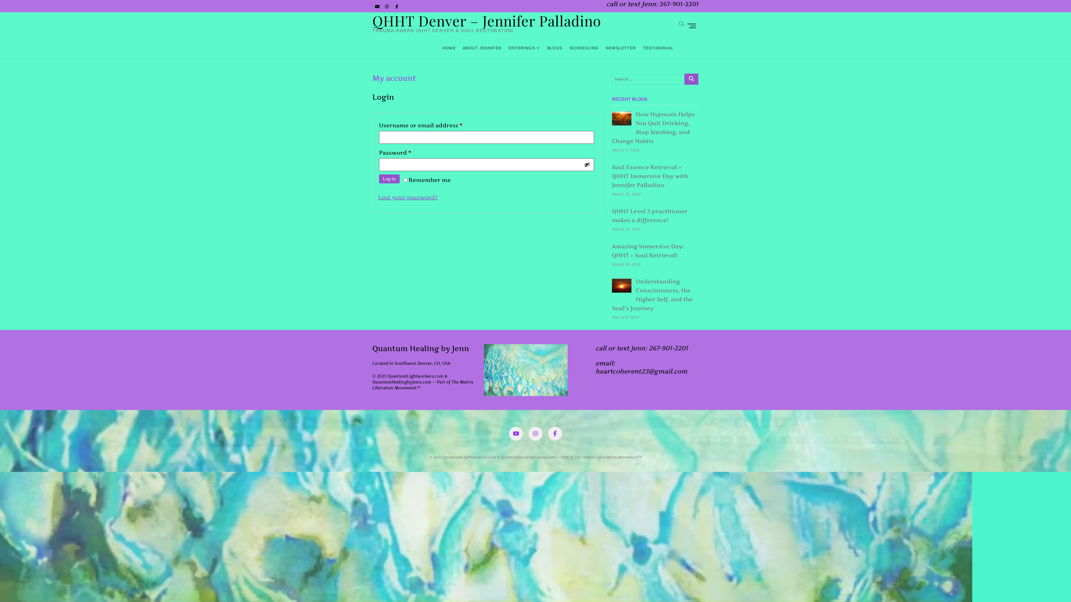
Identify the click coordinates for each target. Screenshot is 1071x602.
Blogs (555, 48)
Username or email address (434, 125)
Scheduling (584, 48)
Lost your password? (408, 197)
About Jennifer (482, 48)
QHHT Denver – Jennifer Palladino (486, 20)
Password (408, 152)
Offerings (522, 48)
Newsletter (621, 48)
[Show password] (587, 165)
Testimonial (658, 48)
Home (449, 48)
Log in (389, 178)
